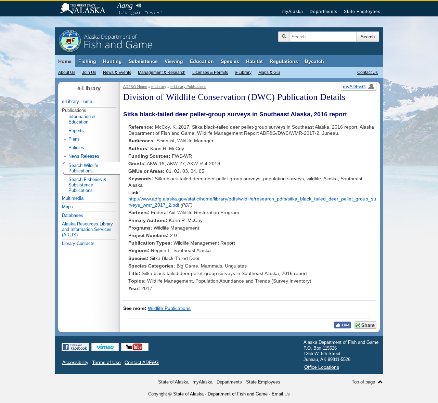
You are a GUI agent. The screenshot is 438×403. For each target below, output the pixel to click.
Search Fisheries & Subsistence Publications (87, 185)
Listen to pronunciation (138, 5)
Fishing (87, 61)
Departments (323, 11)
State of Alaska (85, 9)
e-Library (243, 72)
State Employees (362, 11)
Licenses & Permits (210, 72)
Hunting (112, 61)
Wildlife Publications (169, 308)
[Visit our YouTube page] (135, 347)
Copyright (157, 393)
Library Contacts (78, 243)
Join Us (89, 72)
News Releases (83, 156)
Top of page (363, 382)
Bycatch (314, 61)
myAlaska (292, 11)
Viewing (174, 61)
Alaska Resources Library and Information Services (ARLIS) (87, 229)
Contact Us (367, 72)
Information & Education (81, 119)
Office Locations (321, 367)
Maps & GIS (269, 72)
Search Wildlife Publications (83, 168)
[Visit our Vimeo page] (105, 347)
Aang (125, 5)
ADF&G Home (135, 86)
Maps (67, 206)
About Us (66, 72)
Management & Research (161, 72)
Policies (76, 147)
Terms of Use (106, 362)
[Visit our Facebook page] (75, 347)
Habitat (254, 61)
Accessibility (75, 362)
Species (230, 61)
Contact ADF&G (142, 362)
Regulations (284, 61)
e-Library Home (77, 101)
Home (65, 61)
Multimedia (72, 198)
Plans (74, 139)
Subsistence (143, 61)
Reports (76, 130)
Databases (72, 215)
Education (202, 61)
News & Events (117, 72)
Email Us (281, 393)
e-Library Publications (188, 86)
